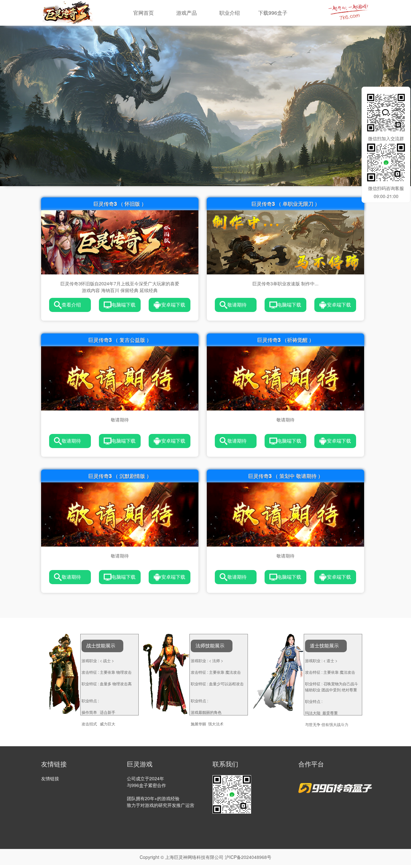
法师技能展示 (210, 645)
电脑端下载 (123, 304)
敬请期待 (237, 304)
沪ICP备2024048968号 (248, 857)
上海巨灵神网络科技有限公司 (194, 857)
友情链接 (50, 778)
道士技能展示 (324, 645)
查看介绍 (71, 304)
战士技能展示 (100, 645)
